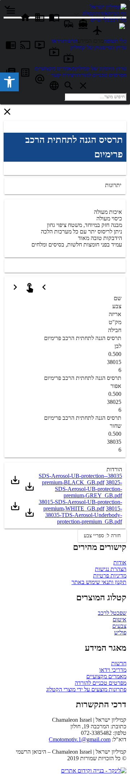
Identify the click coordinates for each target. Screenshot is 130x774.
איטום (119, 619)
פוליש (120, 632)
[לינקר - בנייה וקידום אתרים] (93, 770)
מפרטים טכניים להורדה (100, 683)
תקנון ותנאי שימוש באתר (99, 582)
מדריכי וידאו (112, 670)
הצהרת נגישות (110, 569)
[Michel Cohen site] (122, 27)
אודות (119, 562)
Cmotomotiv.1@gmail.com (79, 739)
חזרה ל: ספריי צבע (102, 535)
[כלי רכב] (77, 13)
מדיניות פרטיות (109, 575)
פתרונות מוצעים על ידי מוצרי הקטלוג (86, 689)
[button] (9, 82)
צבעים (119, 626)
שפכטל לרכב (112, 613)
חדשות (118, 663)
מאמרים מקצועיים (106, 676)
